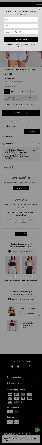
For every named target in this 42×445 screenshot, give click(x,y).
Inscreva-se (21, 39)
